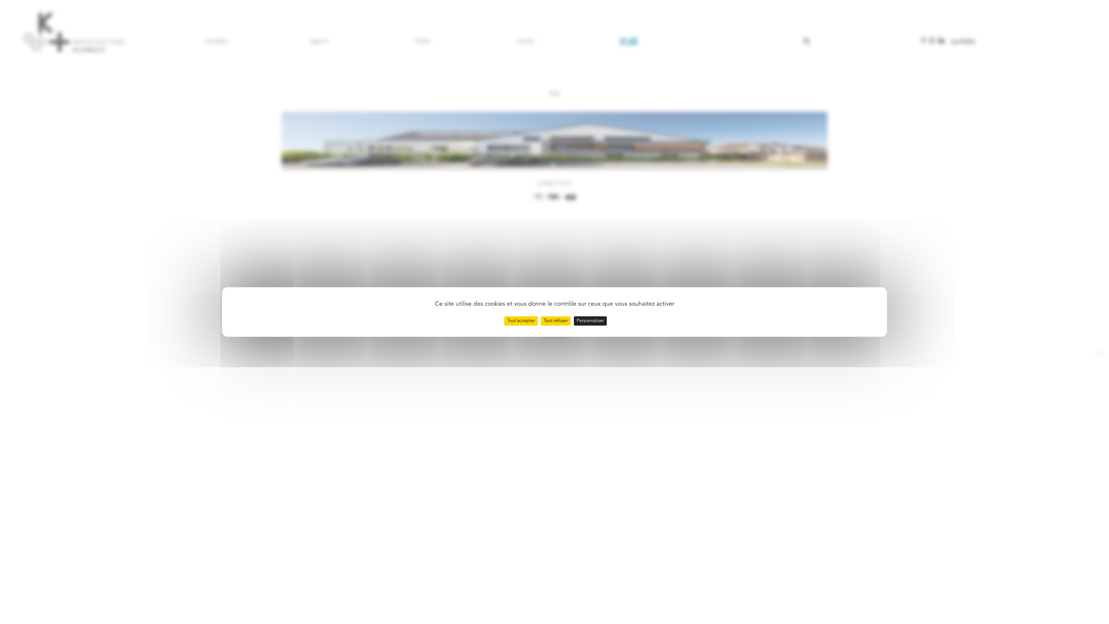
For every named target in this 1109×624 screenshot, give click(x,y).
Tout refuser (556, 321)
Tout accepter (521, 321)
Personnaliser (590, 321)
